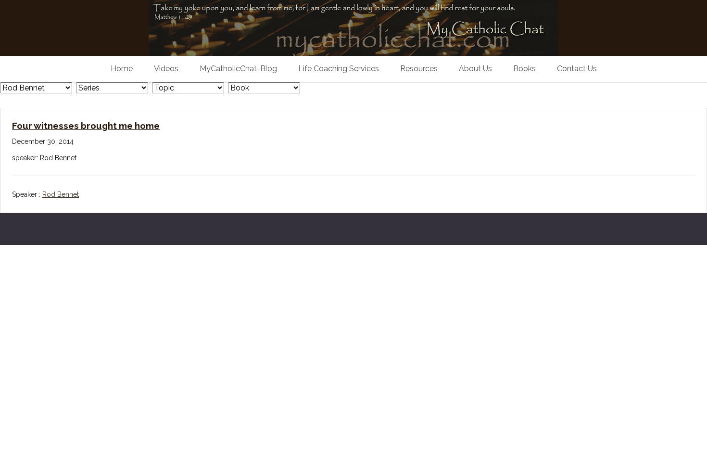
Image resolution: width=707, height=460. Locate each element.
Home (122, 68)
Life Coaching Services (338, 68)
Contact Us (577, 68)
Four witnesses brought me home (86, 125)
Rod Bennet (60, 194)
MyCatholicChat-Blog (238, 68)
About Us (475, 68)
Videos (166, 68)
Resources (419, 68)
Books (524, 68)
